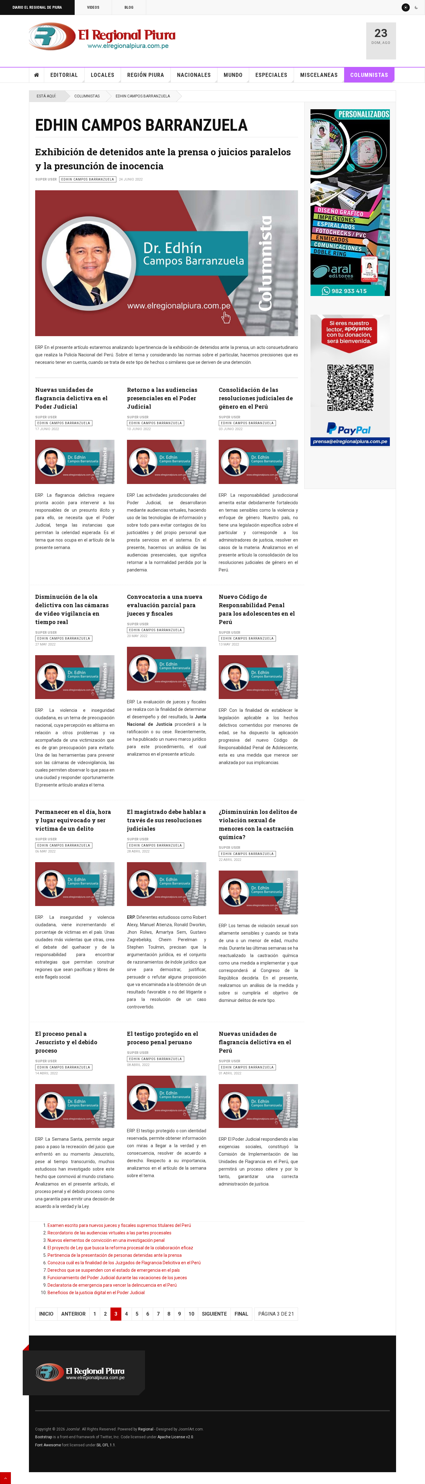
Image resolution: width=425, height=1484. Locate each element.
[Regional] (102, 36)
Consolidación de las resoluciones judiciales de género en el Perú (256, 398)
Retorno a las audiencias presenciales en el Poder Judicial (162, 398)
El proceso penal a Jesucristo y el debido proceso (66, 1042)
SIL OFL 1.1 (105, 1445)
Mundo (233, 75)
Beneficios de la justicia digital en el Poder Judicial (96, 1292)
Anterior (73, 1314)
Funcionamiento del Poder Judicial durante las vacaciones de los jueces (117, 1277)
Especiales (271, 75)
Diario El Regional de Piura (37, 7)
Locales (102, 75)
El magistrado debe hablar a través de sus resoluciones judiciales (166, 820)
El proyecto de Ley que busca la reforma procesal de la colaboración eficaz (120, 1247)
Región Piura (145, 75)
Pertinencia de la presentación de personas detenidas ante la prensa (115, 1255)
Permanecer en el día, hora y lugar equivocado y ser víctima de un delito (73, 820)
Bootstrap (43, 1437)
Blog (128, 7)
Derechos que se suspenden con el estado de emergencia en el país (114, 1270)
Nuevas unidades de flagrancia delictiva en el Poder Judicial (71, 398)
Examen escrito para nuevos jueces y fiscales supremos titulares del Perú (119, 1225)
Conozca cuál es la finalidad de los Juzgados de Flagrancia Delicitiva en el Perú (124, 1262)
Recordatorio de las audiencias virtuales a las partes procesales (109, 1232)
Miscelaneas (319, 75)
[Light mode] (406, 7)
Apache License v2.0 (175, 1437)
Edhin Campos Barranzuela (143, 96)
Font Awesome (48, 1445)
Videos (93, 7)
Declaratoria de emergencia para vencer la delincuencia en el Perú (112, 1285)
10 (191, 1314)
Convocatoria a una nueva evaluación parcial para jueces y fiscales (165, 605)
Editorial (64, 75)
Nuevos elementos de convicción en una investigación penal (106, 1240)
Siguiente (214, 1314)
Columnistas (369, 75)
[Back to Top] (5, 1478)
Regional (145, 1429)
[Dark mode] (416, 7)
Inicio (36, 75)
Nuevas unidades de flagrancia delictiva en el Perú (255, 1042)
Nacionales (194, 75)
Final (241, 1314)
